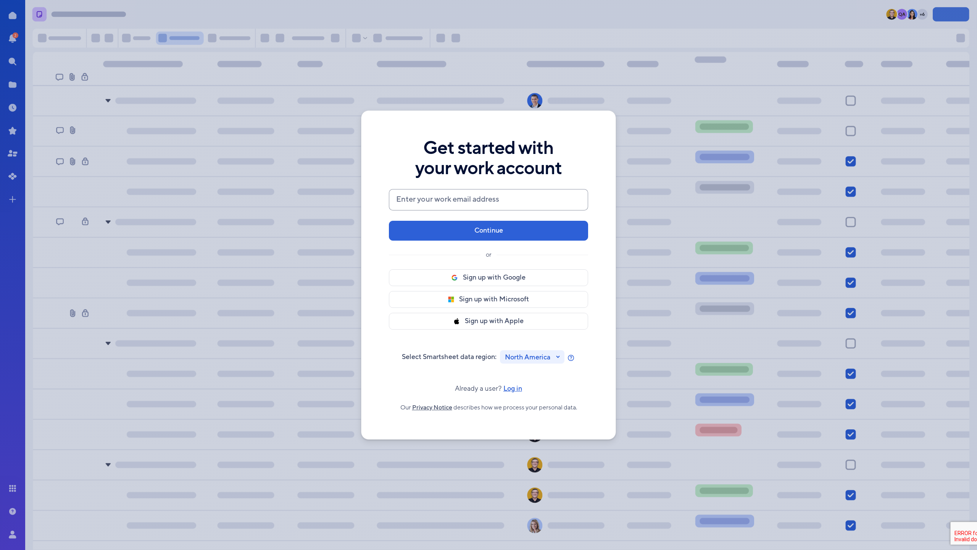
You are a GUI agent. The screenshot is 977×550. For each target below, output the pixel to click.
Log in (488, 388)
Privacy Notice (432, 407)
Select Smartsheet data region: (449, 357)
